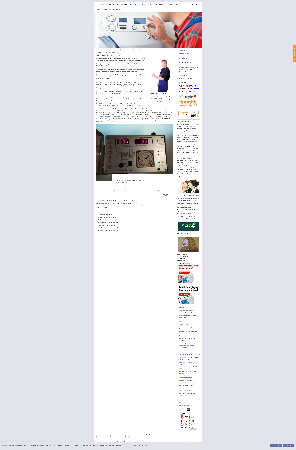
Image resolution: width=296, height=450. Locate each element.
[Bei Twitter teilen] (164, 195)
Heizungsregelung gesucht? (103, 436)
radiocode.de (183, 367)
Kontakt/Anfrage (184, 53)
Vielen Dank (157, 435)
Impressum (99, 435)
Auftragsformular (184, 58)
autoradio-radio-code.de (186, 334)
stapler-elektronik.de (185, 390)
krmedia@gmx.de (194, 88)
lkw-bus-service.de (184, 350)
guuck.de (181, 383)
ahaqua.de (182, 405)
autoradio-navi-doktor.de (186, 345)
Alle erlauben (288, 445)
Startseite (182, 50)
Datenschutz (127, 435)
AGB (105, 435)
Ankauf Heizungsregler (131, 436)
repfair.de (182, 310)
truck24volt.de (183, 396)
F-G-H (134, 50)
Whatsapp (175, 435)
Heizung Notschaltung (185, 78)
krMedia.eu (182, 359)
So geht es (182, 56)
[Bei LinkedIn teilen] (166, 195)
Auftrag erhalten (183, 435)
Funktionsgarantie (166, 435)
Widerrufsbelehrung (147, 435)
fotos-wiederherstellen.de (186, 315)
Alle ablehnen (275, 445)
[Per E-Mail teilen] (169, 195)
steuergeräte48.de (184, 354)
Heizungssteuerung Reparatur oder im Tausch (115, 50)
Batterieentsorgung (112, 435)
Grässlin (139, 50)
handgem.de (182, 307)
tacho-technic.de (184, 401)
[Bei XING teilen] (168, 195)
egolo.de (181, 343)
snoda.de (181, 388)
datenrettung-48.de (184, 331)
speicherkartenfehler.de (186, 320)
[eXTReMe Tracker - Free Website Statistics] (188, 411)
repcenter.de (183, 357)
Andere (130, 50)
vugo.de (181, 324)
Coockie (191, 435)
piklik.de (181, 385)
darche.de (182, 371)
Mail (124, 205)
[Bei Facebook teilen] (162, 195)
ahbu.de (181, 380)
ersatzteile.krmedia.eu (185, 362)
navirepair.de (183, 338)
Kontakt (121, 435)
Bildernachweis (136, 435)
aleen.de (181, 313)
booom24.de (182, 327)
